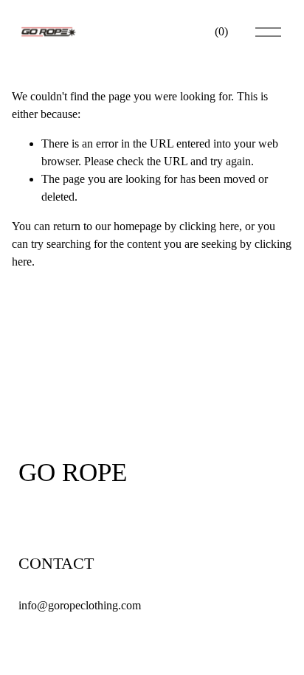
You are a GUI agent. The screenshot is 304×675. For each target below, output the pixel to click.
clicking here (209, 226)
